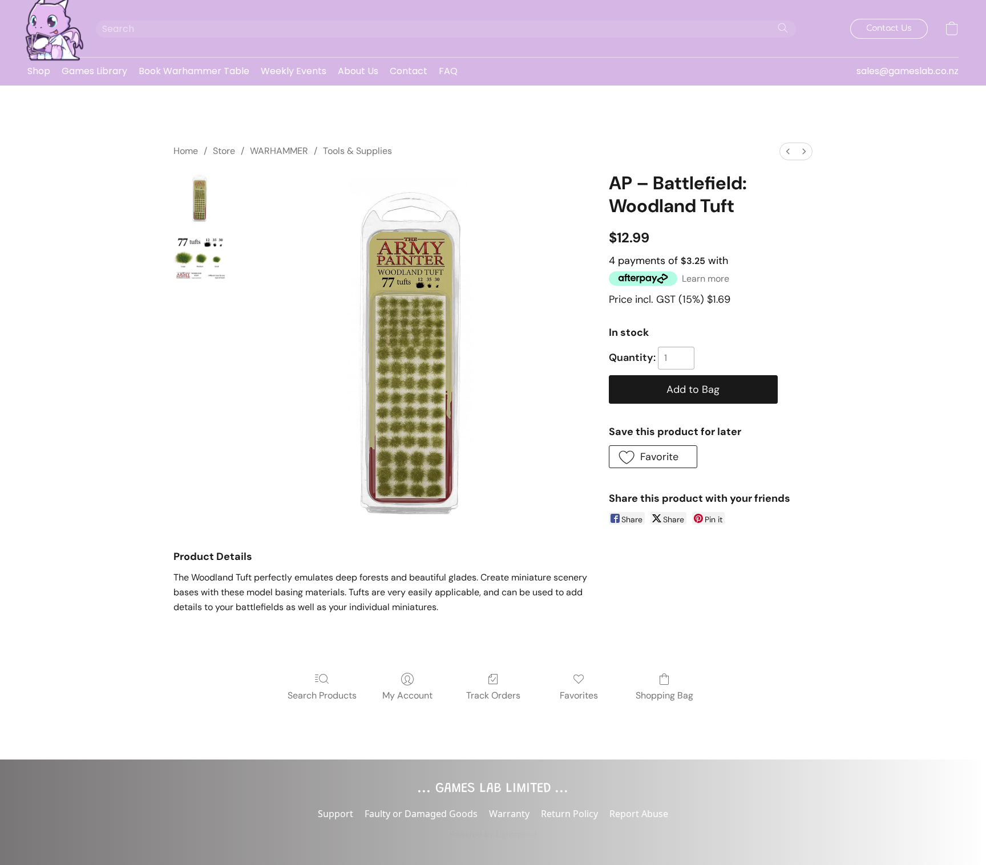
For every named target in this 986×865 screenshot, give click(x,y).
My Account (407, 695)
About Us (358, 71)
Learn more (705, 279)
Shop (38, 71)
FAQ (448, 71)
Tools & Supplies (357, 151)
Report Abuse (638, 813)
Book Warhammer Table (194, 71)
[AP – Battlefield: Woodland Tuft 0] (199, 198)
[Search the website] (782, 28)
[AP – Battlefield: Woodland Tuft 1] (199, 255)
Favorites (579, 695)
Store (224, 151)
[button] (50, 28)
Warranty (509, 813)
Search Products (322, 695)
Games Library (94, 71)
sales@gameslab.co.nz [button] (907, 71)
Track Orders (493, 695)
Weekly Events (293, 71)
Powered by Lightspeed (493, 834)
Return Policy (569, 813)
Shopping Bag (664, 695)
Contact (408, 71)
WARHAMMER (279, 151)
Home (185, 151)
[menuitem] (788, 151)
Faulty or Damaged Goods (421, 813)
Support (335, 813)
